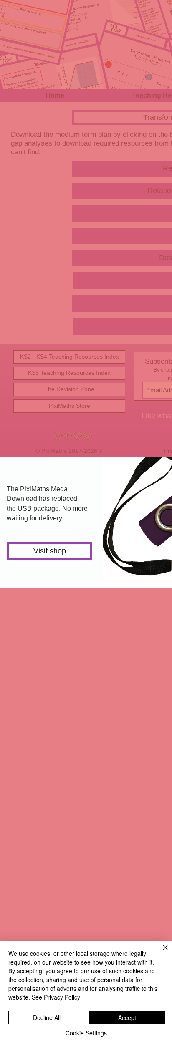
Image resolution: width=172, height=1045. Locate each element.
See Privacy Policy (56, 997)
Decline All (47, 1017)
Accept (127, 1017)
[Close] (160, 952)
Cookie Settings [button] (86, 1033)
